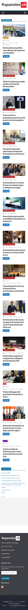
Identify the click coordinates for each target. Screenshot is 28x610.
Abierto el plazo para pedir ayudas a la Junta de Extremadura (14, 84)
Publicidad (3, 496)
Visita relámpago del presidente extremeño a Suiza (13, 394)
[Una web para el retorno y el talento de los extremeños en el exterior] (14, 270)
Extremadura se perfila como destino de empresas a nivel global (14, 50)
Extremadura (15, 43)
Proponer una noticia (7, 550)
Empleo (5, 43)
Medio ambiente (6, 45)
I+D (17, 389)
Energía (10, 43)
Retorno (19, 247)
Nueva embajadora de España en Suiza (11, 480)
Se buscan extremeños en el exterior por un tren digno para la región (13, 428)
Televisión (18, 446)
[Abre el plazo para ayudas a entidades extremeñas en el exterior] (14, 203)
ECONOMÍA (5, 37)
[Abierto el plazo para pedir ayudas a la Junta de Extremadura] (14, 68)
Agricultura (6, 389)
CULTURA (5, 441)
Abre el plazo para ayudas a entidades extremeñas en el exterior (14, 218)
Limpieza (3, 487)
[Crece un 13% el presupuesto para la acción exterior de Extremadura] (14, 102)
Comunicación (7, 283)
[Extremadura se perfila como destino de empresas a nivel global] (14, 30)
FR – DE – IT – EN (6, 546)
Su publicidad (5, 554)
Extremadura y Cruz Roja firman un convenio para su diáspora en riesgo (13, 185)
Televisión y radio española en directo (10, 478)
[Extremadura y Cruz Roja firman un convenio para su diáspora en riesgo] (14, 169)
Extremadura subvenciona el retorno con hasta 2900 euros (14, 252)
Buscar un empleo (5, 473)
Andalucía (6, 446)
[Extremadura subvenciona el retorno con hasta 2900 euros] (14, 237)
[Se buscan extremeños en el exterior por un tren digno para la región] (14, 412)
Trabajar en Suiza (5, 490)
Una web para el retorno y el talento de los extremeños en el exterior (13, 288)
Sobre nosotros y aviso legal (9, 543)
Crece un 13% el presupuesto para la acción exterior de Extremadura (14, 117)
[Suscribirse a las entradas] (2, 587)
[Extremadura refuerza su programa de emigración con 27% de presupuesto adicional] (14, 306)
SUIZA (4, 383)
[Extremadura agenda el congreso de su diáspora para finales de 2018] (14, 343)
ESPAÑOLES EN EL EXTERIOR (8, 75)
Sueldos (3, 492)
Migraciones (20, 317)
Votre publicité (5, 557)
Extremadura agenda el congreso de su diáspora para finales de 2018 (13, 358)
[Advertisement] (14, 512)
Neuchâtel (21, 389)
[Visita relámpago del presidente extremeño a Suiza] (14, 376)
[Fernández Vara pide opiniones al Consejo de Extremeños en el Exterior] (14, 136)
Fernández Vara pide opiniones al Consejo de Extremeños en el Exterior (13, 151)
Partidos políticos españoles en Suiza (10, 475)
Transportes (20, 422)
